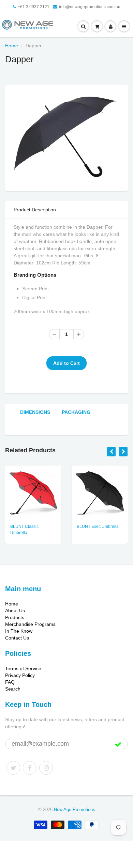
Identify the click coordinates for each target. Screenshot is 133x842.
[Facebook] (29, 768)
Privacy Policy (20, 675)
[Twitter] (13, 768)
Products (14, 617)
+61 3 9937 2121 (33, 6)
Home (11, 45)
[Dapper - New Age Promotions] (66, 137)
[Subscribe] (118, 744)
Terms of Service (23, 668)
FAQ (10, 682)
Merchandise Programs (30, 624)
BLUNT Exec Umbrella (98, 526)
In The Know (18, 631)
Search (12, 689)
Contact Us (17, 638)
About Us (15, 610)
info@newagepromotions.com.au (89, 6)
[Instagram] (46, 768)
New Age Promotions (74, 809)
